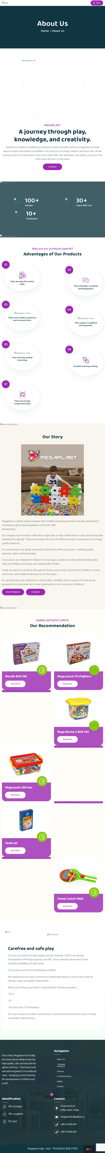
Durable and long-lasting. (86, 366)
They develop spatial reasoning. (22, 359)
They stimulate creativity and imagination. (86, 287)
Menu (98, 2)
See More (15, 684)
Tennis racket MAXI (70, 898)
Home (45, 31)
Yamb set (11, 843)
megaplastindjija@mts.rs (72, 1117)
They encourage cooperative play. (22, 402)
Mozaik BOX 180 (16, 676)
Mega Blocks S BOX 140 (73, 731)
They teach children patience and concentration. (22, 319)
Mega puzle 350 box (18, 787)
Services (60, 1071)
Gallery (59, 1081)
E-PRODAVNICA (64, 1076)
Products (61, 1066)
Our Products (13, 592)
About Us (61, 1059)
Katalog (61, 1064)
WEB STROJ (72, 1149)
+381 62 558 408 (68, 1124)
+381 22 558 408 (68, 1132)
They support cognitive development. (86, 324)
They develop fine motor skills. (22, 283)
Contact (52, 167)
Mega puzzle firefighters (74, 676)
